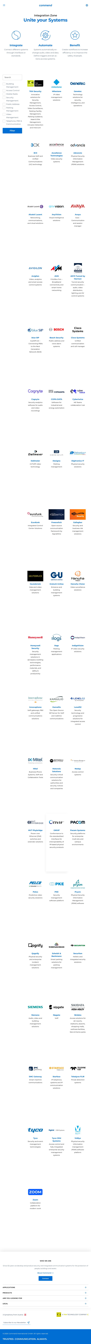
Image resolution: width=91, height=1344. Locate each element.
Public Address (12, 104)
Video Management (12, 116)
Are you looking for (12, 1298)
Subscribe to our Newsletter (14, 1323)
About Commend (44, 1273)
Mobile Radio (12, 94)
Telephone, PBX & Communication (14, 122)
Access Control (12, 90)
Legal (5, 1304)
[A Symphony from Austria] (14, 1314)
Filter (12, 130)
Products (7, 1293)
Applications (9, 1287)
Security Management (12, 99)
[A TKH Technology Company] (72, 1314)
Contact (45, 1278)
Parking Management (12, 109)
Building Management (12, 85)
